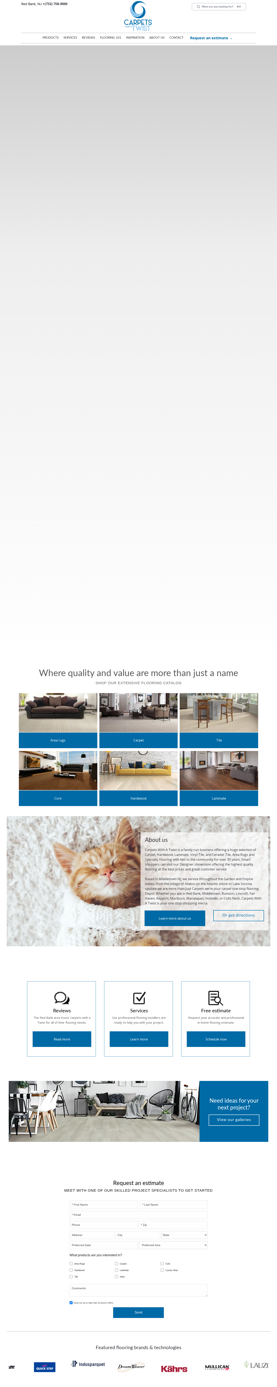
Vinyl (122, 1267)
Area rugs (58, 740)
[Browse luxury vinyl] (58, 712)
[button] (50, 39)
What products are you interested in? (96, 1245)
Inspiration (135, 37)
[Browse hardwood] (138, 770)
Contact (176, 37)
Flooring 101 (110, 37)
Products (51, 37)
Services (70, 37)
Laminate (219, 798)
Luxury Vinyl (171, 1260)
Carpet (138, 740)
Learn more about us (175, 908)
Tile (219, 740)
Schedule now (216, 1029)
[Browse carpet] (138, 712)
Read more (62, 1029)
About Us (156, 37)
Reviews (88, 37)
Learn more (139, 1029)
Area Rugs (79, 1254)
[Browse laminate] (219, 770)
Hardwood (138, 798)
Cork (58, 798)
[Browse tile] (219, 712)
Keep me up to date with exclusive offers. (94, 1293)
